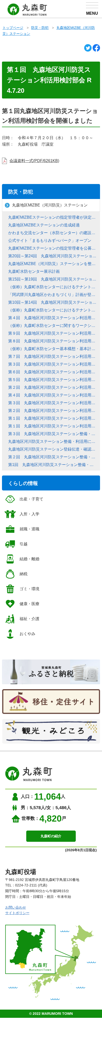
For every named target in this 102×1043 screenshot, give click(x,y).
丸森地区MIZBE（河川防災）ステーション (50, 205)
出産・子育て (31, 499)
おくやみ (27, 634)
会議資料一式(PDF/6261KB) (34, 161)
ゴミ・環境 (29, 589)
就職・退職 (29, 529)
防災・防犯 (40, 28)
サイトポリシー (17, 913)
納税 (23, 574)
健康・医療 (29, 604)
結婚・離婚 (29, 559)
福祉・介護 (29, 619)
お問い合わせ (15, 907)
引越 (23, 544)
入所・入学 (29, 514)
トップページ (12, 28)
